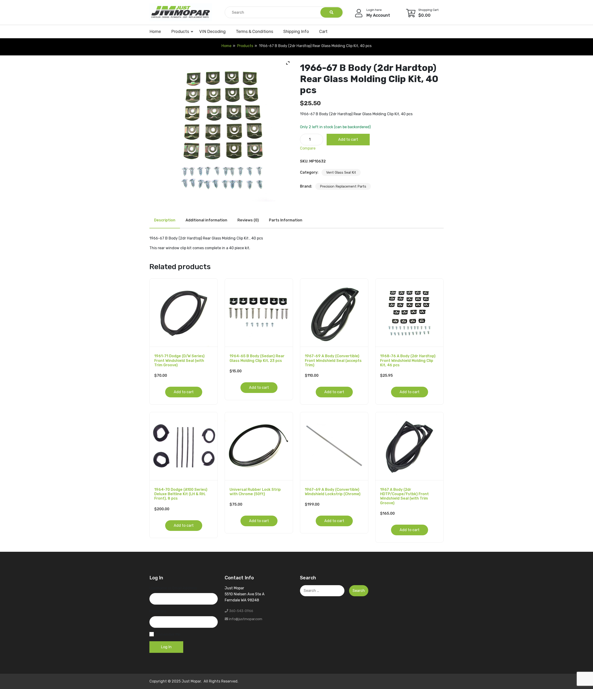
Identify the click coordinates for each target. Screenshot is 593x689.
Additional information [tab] (206, 220)
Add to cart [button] (184, 392)
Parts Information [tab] (285, 220)
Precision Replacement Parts (343, 186)
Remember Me (168, 634)
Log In (166, 647)
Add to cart (348, 139)
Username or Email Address (173, 588)
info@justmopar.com (245, 619)
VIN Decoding (212, 31)
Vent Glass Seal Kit (341, 172)
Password (157, 611)
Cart (323, 31)
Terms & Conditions (254, 31)
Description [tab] (164, 220)
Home (155, 31)
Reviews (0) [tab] (248, 220)
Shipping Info (296, 31)
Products (180, 31)
